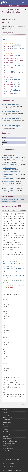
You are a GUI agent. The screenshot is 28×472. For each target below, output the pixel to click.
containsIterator (8, 69)
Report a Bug (12, 201)
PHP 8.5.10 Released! (14, 5)
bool (12, 70)
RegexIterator (6, 452)
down (5, 210)
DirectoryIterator (6, 419)
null (12, 65)
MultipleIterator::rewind (9, 185)
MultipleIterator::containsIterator (12, 161)
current (15, 76)
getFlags (15, 83)
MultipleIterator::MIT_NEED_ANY (10, 104)
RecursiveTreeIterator (7, 450)
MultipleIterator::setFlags (10, 188)
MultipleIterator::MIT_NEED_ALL (10, 111)
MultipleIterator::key (8, 178)
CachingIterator (6, 415)
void (23, 65)
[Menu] (26, 2)
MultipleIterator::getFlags (10, 174)
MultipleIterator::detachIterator (11, 171)
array (21, 76)
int (12, 45)
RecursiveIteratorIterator (8, 447)
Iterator (5, 39)
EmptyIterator (6, 421)
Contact (12, 466)
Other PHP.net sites (7, 470)
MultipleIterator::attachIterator (11, 154)
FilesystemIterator (7, 422)
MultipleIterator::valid (9, 190)
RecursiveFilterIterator (8, 445)
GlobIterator (5, 426)
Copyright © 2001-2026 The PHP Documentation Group (11, 461)
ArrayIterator (5, 414)
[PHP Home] (4, 2)
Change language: (11, 9)
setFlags (15, 89)
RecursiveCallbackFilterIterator (10, 441)
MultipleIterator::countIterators (11, 164)
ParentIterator (6, 436)
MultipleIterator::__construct (10, 157)
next (14, 86)
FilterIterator (5, 424)
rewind (15, 88)
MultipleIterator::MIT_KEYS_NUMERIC (11, 118)
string (6, 65)
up (2, 210)
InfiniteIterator (6, 427)
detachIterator (8, 79)
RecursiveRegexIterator (8, 448)
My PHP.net (5, 466)
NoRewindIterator (7, 434)
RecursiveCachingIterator (8, 440)
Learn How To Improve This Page (10, 199)
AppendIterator (6, 412)
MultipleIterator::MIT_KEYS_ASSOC (11, 125)
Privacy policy (18, 470)
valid (14, 93)
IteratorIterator (6, 429)
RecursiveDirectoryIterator (9, 443)
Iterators (4, 410)
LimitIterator (5, 431)
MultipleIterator (6, 433)
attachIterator (8, 64)
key (14, 84)
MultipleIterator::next (9, 181)
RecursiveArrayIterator (8, 438)
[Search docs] (23, 2)
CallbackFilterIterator (7, 417)
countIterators (17, 72)
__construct (16, 55)
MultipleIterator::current (9, 167)
